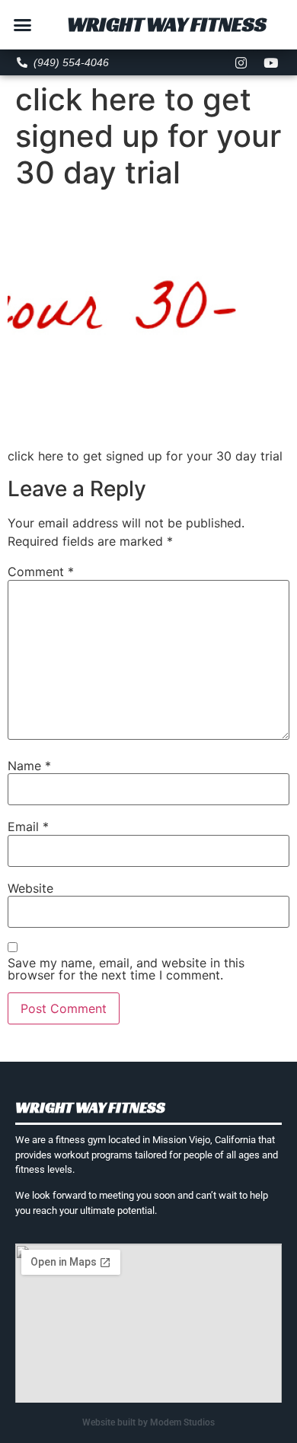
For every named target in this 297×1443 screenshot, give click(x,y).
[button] (22, 25)
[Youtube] (270, 62)
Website (30, 888)
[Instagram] (241, 62)
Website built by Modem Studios (148, 1422)
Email (28, 826)
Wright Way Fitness (167, 24)
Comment (41, 571)
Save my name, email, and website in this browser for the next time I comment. (126, 969)
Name (29, 766)
